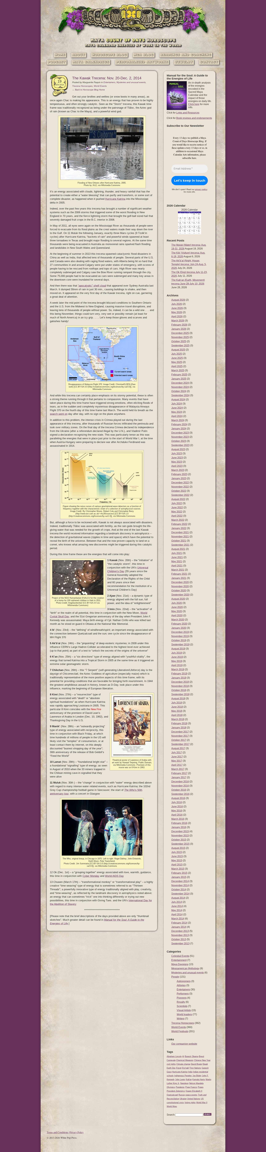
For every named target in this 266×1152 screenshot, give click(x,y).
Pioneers (182, 998)
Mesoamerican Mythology (185, 968)
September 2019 (180, 644)
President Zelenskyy (176, 1091)
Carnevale (171, 1060)
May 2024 (176, 412)
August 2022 (178, 499)
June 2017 (177, 756)
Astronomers (184, 981)
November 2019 (180, 636)
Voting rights (190, 1102)
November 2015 (180, 835)
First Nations (195, 1068)
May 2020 (176, 611)
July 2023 (176, 453)
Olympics (171, 1087)
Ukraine (183, 1099)
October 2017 (178, 740)
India (190, 1072)
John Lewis (180, 1079)
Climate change (183, 1064)
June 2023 (177, 457)
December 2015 (180, 831)
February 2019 (179, 673)
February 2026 (179, 324)
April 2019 (177, 665)
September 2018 (180, 694)
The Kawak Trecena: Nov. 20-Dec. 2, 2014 (106, 78)
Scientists (182, 1006)
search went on (58, 414)
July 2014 (176, 902)
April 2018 (177, 715)
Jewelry (184, 62)
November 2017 (180, 736)
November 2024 (180, 387)
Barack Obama (191, 1056)
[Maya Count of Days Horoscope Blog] (133, 34)
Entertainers (109, 82)
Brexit (201, 1056)
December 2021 (180, 532)
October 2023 (178, 441)
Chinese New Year (202, 1060)
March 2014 (177, 918)
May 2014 (176, 910)
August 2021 (178, 549)
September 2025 (180, 345)
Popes (201, 1087)
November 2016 (180, 785)
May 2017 (176, 760)
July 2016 (176, 802)
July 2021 (176, 553)
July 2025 (176, 354)
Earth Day (171, 1068)
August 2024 (178, 399)
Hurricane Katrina (115, 198)
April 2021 (177, 565)
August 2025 (178, 349)
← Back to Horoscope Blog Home (88, 89)
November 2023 (180, 437)
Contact (209, 62)
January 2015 (178, 877)
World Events (100, 86)
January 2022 (178, 528)
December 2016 (180, 781)
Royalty (181, 1002)
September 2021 (180, 545)
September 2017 (180, 744)
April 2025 (177, 366)
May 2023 (176, 461)
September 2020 (180, 594)
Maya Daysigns (179, 964)
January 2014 (178, 927)
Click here (193, 104)
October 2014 (178, 889)
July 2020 (176, 603)
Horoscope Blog (109, 55)
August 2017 (178, 748)
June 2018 (177, 707)
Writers (180, 1018)
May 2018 (176, 711)
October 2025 (178, 341)
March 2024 (177, 420)
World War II (201, 1102)
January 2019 (178, 677)
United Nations (193, 1099)
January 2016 (178, 827)
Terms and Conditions (57, 1132)
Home (60, 55)
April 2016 (177, 814)
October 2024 (178, 391)
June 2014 (177, 906)
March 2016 (177, 819)
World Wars (172, 1106)
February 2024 (179, 424)
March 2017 (177, 769)
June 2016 (177, 806)
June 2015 (177, 856)
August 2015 (178, 848)
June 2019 (177, 657)
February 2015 (179, 873)
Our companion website (184, 1043)
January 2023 (178, 478)
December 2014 (180, 881)
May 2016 (176, 810)
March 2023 (177, 470)
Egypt (178, 1068)
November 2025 (180, 337)
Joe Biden (196, 1075)
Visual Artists (184, 1010)
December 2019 (180, 632)
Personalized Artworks (142, 62)
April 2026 (177, 316)
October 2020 (178, 590)
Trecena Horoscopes (82, 86)
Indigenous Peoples (183, 1075)
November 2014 (180, 885)
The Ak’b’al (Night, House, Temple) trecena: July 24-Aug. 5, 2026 (188, 264)
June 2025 (177, 358)
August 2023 (178, 449)
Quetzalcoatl (172, 1095)
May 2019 (176, 661)
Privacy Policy (76, 1132)
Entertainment (179, 960)
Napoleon (184, 1083)
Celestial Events (180, 956)
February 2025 (179, 374)
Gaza (169, 1072)
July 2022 (176, 503)
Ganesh (205, 1068)
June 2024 (177, 408)
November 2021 (180, 536)
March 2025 (177, 370)
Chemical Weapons (184, 1060)
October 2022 (178, 491)
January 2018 (178, 727)
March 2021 (177, 569)
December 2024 (180, 383)
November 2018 (180, 686)
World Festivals (179, 1031)
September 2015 (180, 844)
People (175, 976)
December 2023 (180, 432)
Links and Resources (187, 112)
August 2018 (178, 698)
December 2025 (180, 333)
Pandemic (180, 1087)
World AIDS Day (114, 876)
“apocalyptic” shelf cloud (92, 285)
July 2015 (176, 852)
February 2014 (179, 922)
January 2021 (178, 578)
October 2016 (178, 790)
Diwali (205, 1064)
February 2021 (179, 574)
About (78, 55)
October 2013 (178, 939)
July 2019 (176, 653)
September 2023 (180, 445)
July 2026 (176, 304)
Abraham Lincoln (174, 1056)
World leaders (184, 1014)
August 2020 (178, 599)
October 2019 (178, 640)
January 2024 (178, 428)
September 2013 (180, 943)
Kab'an (189, 1079)
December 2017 (180, 731)
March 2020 (177, 619)
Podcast (57, 62)
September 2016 (180, 794)
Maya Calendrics (91, 62)
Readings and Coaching (186, 55)
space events (191, 1095)
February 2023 (179, 474)
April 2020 (177, 615)
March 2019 (177, 669)
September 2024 (180, 395)
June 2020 (177, 607)
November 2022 (180, 486)
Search (171, 1114)
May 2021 (176, 561)
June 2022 (177, 507)
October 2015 (178, 839)
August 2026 (178, 300)
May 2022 (176, 511)
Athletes (181, 985)
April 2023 (177, 466)
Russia (182, 1095)
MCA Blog (143, 55)
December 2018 (180, 682)
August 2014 (178, 898)
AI (183, 1056)
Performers (183, 993)
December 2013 (180, 931)
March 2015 (177, 868)
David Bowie (196, 1064)
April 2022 (177, 515)
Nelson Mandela (196, 1083)
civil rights (171, 1064)
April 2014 (177, 914)
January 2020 (178, 628)
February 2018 (179, 723)
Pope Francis (191, 1087)
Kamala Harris (198, 1079)
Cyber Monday (91, 876)
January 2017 (178, 777)
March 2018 (177, 719)
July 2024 (176, 403)
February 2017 (179, 773)
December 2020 (180, 582)
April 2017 (177, 765)
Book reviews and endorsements (194, 118)
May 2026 (176, 312)
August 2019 (178, 648)
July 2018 (176, 702)
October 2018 (178, 690)
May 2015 (176, 860)
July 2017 (176, 752)
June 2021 (177, 557)
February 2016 (179, 823)
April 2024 (177, 416)
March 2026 (177, 320)
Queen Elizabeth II (194, 1091)
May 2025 (176, 362)
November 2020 (180, 586)
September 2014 (180, 893)
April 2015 (177, 864)
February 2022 (179, 524)
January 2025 (178, 378)
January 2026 (178, 329)
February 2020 (179, 623)
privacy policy (201, 189)
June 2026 (177, 308)
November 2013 (180, 935)
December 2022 (180, 482)
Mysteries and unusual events (131, 82)
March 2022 (177, 520)
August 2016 (178, 798)
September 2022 (180, 495)
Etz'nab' (185, 1068)
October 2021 (178, 540)
